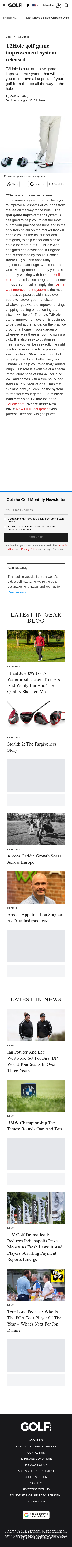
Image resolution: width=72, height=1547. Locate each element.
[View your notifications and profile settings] (28, 5)
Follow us (39, 184)
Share (15, 184)
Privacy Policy (29, 549)
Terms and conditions (36, 1458)
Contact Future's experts (36, 1446)
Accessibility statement (36, 1470)
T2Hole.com (15, 404)
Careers (36, 1483)
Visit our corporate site (54, 1532)
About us (36, 1440)
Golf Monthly (19, 96)
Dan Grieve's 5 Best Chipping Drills (47, 17)
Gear (8, 36)
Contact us (36, 1452)
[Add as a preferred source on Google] (36, 1515)
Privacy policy (36, 1464)
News (42, 100)
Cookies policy (36, 1477)
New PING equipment (33, 409)
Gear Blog (23, 36)
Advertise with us (36, 1489)
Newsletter (59, 184)
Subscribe (48, 5)
